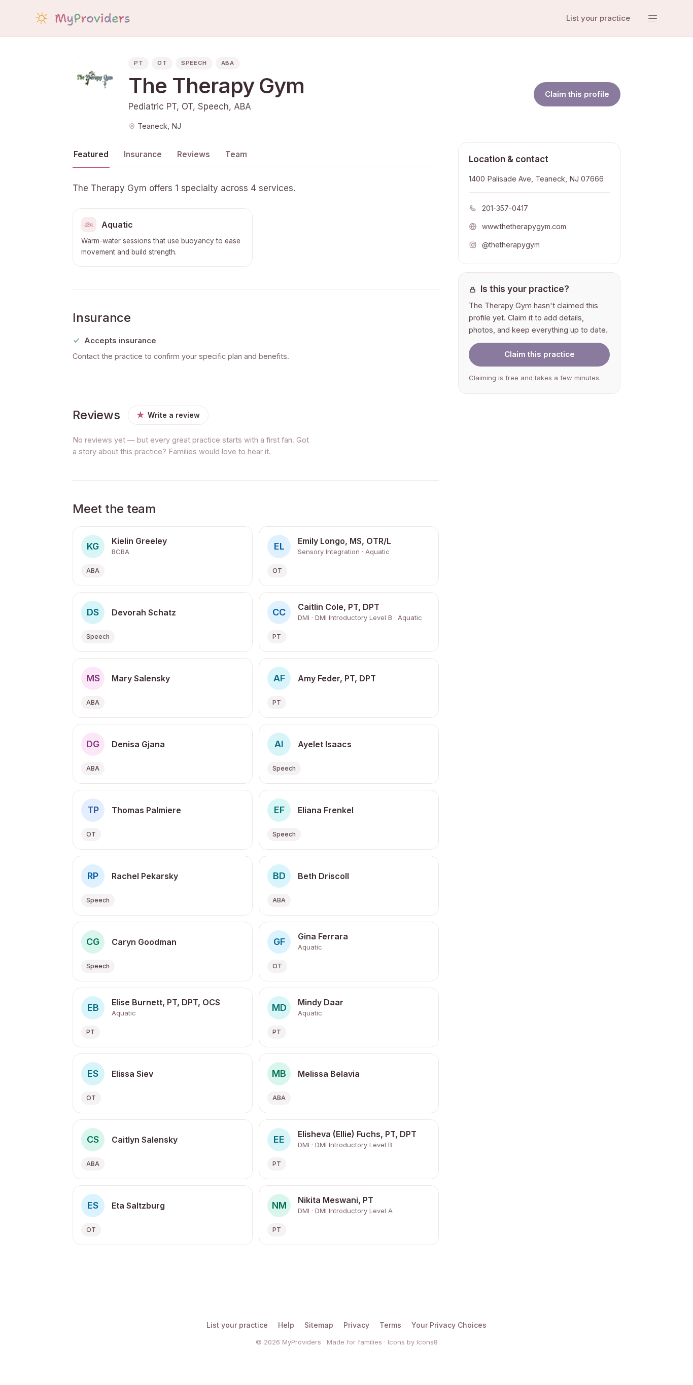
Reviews (193, 154)
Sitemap (318, 1325)
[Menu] (652, 18)
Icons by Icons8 (413, 1342)
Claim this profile (577, 94)
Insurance (143, 154)
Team (236, 154)
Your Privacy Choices (449, 1325)
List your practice (598, 18)
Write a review (168, 415)
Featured (91, 154)
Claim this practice (539, 354)
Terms (390, 1325)
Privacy (356, 1325)
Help (286, 1325)
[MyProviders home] (81, 18)
